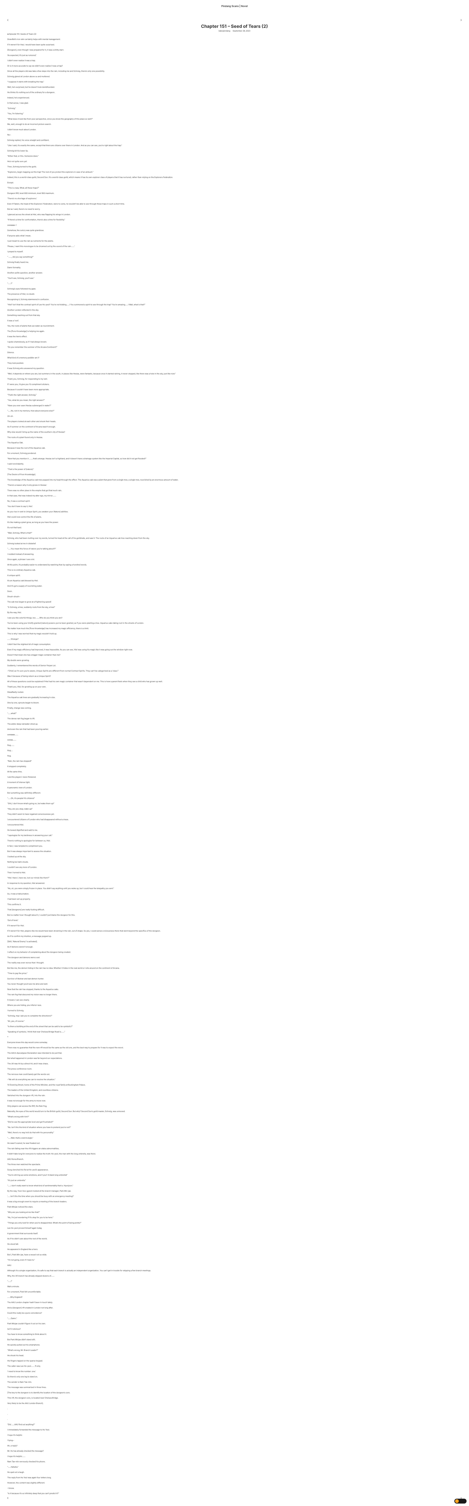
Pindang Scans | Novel (234, 6)
